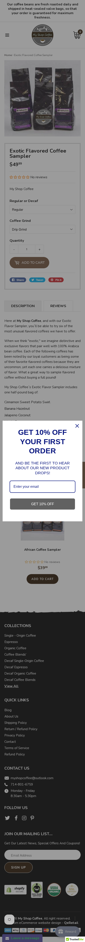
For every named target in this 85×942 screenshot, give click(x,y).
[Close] (77, 426)
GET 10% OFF (42, 504)
